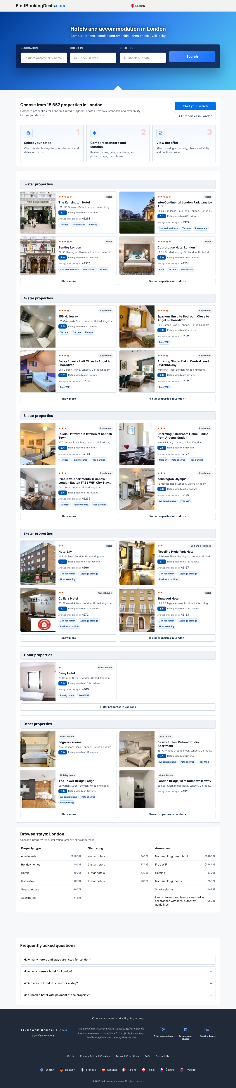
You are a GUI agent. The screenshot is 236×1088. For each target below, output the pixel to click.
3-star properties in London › (167, 516)
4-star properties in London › (167, 398)
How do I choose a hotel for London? (48, 971)
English (140, 5)
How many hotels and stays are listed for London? (57, 959)
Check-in (76, 47)
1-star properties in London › (118, 706)
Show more (68, 281)
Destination (29, 47)
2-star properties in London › (167, 637)
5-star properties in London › (167, 281)
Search (192, 56)
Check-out (127, 47)
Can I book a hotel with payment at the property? (57, 995)
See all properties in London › (167, 814)
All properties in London (195, 116)
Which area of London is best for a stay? (51, 983)
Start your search (195, 106)
